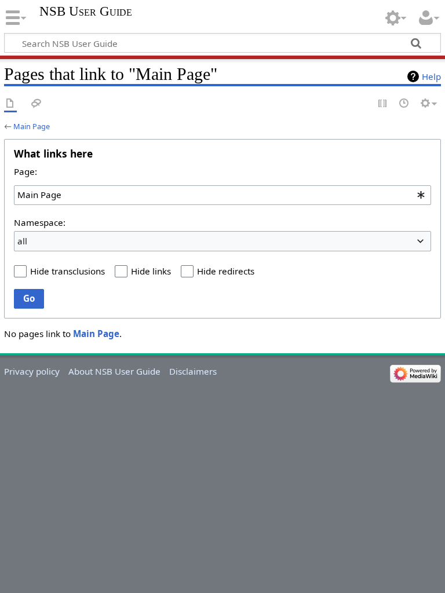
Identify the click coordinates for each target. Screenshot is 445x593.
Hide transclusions (67, 271)
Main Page (31, 126)
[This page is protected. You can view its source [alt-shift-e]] (383, 104)
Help (431, 76)
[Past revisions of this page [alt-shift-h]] (404, 104)
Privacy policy (32, 371)
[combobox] (222, 195)
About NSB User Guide (114, 371)
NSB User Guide (85, 11)
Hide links (151, 271)
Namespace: (39, 222)
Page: (25, 171)
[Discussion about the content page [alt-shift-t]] (36, 104)
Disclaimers (193, 371)
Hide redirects (225, 271)
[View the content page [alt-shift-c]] (10, 104)
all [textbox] (22, 241)
